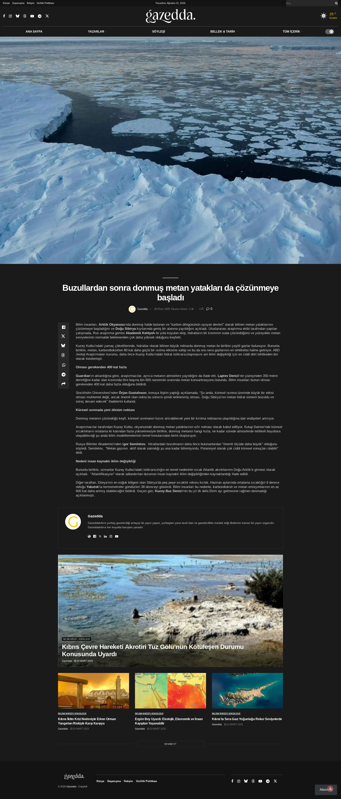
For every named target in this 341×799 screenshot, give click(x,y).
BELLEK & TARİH (222, 31)
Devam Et (170, 744)
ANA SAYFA (34, 31)
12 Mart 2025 (234, 724)
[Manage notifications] (330, 789)
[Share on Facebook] (63, 327)
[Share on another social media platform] (63, 384)
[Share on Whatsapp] (63, 365)
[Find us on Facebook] (4, 16)
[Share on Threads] (63, 355)
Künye (6, 3)
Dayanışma (18, 3)
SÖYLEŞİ (158, 31)
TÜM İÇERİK (291, 31)
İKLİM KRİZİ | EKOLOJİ (76, 639)
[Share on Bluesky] (63, 346)
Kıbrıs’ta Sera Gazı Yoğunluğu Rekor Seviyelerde (247, 719)
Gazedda (142, 308)
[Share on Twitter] (63, 336)
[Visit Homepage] (170, 16)
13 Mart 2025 (157, 728)
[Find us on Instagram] (10, 16)
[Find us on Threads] (24, 16)
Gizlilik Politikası (45, 3)
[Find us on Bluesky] (17, 16)
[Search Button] (335, 3)
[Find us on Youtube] (32, 16)
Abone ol (326, 789)
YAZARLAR (96, 31)
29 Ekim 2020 (162, 308)
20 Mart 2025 (84, 661)
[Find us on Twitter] (47, 16)
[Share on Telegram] (63, 374)
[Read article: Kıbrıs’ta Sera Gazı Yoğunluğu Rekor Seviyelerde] (247, 690)
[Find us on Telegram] (39, 16)
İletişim (30, 3)
